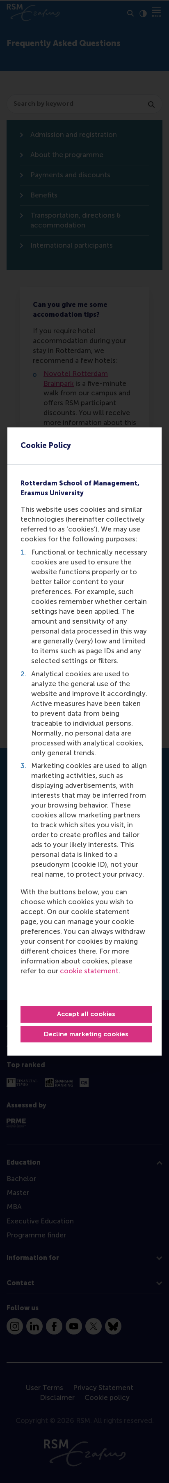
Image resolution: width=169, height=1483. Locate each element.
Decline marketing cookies (86, 1034)
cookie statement (89, 971)
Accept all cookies (86, 1014)
